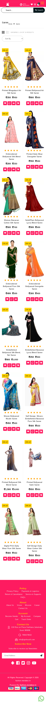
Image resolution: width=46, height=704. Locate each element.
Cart (16, 619)
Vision (19, 605)
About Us (10, 605)
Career (37, 605)
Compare (37, 616)
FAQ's (23, 597)
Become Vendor (11, 616)
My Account (26, 616)
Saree (18, 24)
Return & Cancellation (13, 594)
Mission (28, 605)
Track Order (26, 619)
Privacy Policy (12, 591)
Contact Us (23, 608)
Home (10, 24)
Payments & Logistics (30, 591)
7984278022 (27, 635)
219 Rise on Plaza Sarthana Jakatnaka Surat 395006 (26, 628)
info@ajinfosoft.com (27, 640)
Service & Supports (33, 594)
